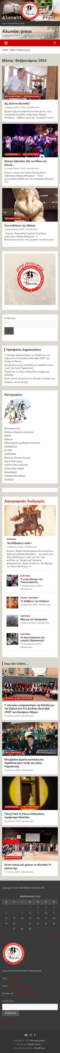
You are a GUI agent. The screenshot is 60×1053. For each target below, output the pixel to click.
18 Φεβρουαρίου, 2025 (30, 586)
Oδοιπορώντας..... (13, 154)
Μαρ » (55, 936)
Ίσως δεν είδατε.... (16, 663)
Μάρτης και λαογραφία (33, 619)
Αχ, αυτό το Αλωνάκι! (17, 103)
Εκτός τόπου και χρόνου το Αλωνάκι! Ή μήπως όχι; (29, 378)
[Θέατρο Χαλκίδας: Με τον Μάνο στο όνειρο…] (30, 140)
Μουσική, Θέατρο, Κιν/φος (17, 457)
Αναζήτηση (10, 318)
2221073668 (13, 978)
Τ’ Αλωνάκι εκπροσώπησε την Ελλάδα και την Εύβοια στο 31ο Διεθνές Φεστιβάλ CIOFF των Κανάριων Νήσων (27, 358)
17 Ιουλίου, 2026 (12, 872)
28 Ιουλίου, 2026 (12, 770)
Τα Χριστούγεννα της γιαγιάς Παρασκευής (32, 639)
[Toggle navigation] (6, 43)
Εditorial (8, 439)
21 (22, 923)
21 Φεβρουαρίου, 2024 (14, 168)
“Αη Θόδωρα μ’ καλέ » (19, 543)
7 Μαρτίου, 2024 (28, 623)
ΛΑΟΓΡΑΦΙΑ (10, 454)
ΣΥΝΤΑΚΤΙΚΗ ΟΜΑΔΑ (15, 476)
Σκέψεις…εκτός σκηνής (16, 382)
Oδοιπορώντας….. (13, 428)
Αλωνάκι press (17, 31)
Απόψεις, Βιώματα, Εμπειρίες (19, 432)
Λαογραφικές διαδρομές (24, 501)
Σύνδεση (6, 1022)
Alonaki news (33, 107)
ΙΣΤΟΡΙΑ (8, 450)
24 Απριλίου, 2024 (28, 604)
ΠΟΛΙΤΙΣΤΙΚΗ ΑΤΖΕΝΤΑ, (16, 465)
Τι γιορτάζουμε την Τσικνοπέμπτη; (31, 581)
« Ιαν (4, 936)
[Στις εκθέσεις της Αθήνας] (30, 205)
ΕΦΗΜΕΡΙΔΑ (10, 446)
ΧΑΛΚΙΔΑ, (9, 479)
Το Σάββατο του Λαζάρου (34, 601)
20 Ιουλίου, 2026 (12, 821)
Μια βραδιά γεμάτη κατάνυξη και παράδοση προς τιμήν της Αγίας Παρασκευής (24, 763)
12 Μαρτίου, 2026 (15, 547)
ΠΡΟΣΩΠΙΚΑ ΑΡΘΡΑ (31, 97)
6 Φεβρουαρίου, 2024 (14, 229)
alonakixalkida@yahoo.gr (20, 986)
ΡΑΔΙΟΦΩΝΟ (10, 472)
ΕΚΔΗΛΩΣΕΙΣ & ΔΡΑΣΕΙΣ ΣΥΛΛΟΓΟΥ (22, 443)
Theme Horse (33, 1044)
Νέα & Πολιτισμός (13, 97)
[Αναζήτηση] (9, 331)
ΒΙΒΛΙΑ (7, 435)
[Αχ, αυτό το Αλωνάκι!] (30, 83)
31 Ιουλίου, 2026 (12, 716)
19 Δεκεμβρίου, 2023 (30, 644)
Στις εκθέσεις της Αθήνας (19, 225)
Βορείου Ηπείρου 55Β (25, 993)
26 (6, 929)
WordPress (39, 1048)
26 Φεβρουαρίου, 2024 (14, 107)
